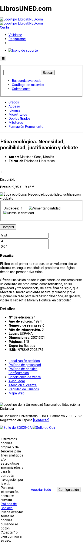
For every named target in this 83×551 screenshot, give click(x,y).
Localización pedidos (24, 361)
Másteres (16, 123)
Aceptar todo (41, 490)
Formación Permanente (26, 127)
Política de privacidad (25, 365)
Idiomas (14, 110)
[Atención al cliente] (23, 50)
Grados (14, 102)
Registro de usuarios (24, 389)
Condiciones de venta (25, 377)
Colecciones (21, 89)
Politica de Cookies (9, 506)
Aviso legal (17, 381)
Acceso (14, 106)
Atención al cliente (23, 385)
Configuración (18, 373)
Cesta (4, 27)
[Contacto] (41, 420)
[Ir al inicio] (21, 21)
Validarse (15, 35)
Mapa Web (16, 393)
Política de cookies (23, 369)
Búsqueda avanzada (26, 81)
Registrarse (17, 39)
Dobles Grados (19, 118)
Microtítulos (18, 114)
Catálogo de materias (28, 85)
